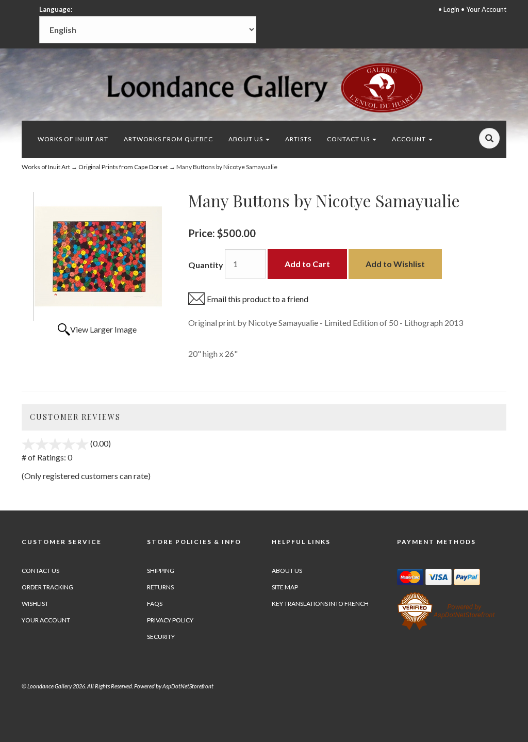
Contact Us (349, 139)
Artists (298, 139)
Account (409, 139)
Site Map (285, 587)
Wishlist (35, 603)
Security (161, 636)
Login (451, 9)
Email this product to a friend (257, 299)
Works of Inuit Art (73, 139)
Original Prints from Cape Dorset (123, 167)
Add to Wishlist (395, 264)
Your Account (486, 9)
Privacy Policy (170, 620)
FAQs (154, 603)
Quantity (205, 265)
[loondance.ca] (264, 87)
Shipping (160, 570)
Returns (160, 587)
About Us (246, 139)
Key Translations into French (320, 603)
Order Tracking (47, 587)
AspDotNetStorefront (187, 686)
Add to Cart (307, 264)
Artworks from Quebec (168, 139)
